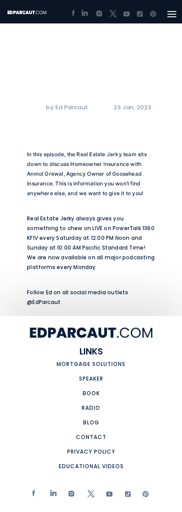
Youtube (107, 496)
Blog (91, 422)
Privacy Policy (91, 451)
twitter (88, 496)
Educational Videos (91, 466)
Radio (91, 408)
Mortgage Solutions (91, 364)
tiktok (125, 496)
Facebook (34, 496)
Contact (91, 437)
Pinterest (144, 496)
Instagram (70, 496)
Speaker (91, 378)
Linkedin (52, 496)
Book (91, 393)
